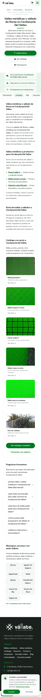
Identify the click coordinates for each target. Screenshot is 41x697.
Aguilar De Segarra (28, 566)
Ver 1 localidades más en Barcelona (18, 604)
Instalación (8, 654)
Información (7, 95)
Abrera (13, 565)
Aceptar (11, 692)
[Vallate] (15, 3)
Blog (31, 654)
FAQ (27, 95)
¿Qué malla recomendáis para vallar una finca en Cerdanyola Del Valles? (18, 497)
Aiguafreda (13, 574)
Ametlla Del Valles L (28, 581)
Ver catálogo (22, 59)
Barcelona (28, 10)
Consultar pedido (24, 657)
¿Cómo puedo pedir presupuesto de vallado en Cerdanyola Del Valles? (19, 521)
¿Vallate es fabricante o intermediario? (17, 531)
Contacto (27, 651)
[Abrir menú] (37, 2)
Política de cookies (23, 687)
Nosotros (17, 651)
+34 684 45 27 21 (13, 671)
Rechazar (29, 692)
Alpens (13, 580)
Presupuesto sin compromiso (21, 90)
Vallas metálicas (25, 648)
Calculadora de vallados (20, 452)
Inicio (9, 10)
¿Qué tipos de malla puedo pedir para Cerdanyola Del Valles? (19, 509)
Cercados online (21, 654)
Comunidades (18, 10)
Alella (28, 574)
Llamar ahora (21, 53)
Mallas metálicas (10, 648)
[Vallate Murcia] (19, 632)
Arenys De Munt (28, 590)
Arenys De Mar (13, 590)
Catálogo (19, 95)
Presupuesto (22, 65)
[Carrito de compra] (32, 3)
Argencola (13, 598)
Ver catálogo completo (20, 445)
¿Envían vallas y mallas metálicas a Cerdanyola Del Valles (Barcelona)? (19, 485)
